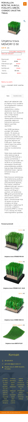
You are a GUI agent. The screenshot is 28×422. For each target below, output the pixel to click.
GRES (12, 399)
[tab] (7, 96)
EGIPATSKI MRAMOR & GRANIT (13, 380)
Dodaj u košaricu (14, 259)
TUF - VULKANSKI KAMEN (13, 394)
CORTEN (13, 403)
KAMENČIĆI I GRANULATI (13, 388)
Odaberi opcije (14, 346)
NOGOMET (10, 85)
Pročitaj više (15, 291)
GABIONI (13, 401)
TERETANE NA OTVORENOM (20, 388)
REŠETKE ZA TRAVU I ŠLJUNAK (5, 380)
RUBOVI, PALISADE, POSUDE (5, 386)
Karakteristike (17, 96)
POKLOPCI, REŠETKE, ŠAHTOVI (5, 392)
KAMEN (13, 384)
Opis (8, 96)
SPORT (15, 85)
